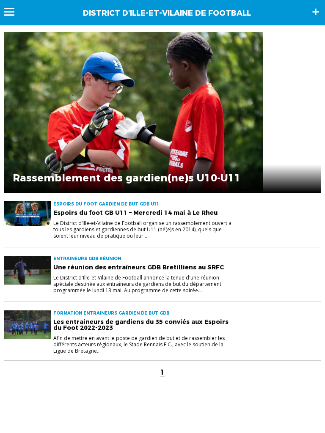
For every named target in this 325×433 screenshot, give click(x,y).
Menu (13, 12)
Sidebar (316, 12)
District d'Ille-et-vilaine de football (167, 13)
